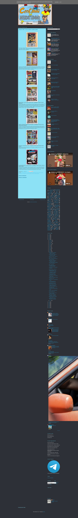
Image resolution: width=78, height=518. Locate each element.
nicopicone (48, 215)
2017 (49, 306)
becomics (50, 193)
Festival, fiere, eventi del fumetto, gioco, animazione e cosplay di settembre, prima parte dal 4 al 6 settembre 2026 (55, 315)
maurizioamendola (56, 213)
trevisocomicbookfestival (50, 228)
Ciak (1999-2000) (53, 90)
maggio (50, 248)
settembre (50, 243)
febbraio (50, 251)
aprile (50, 249)
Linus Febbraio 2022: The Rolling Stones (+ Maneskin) (53, 262)
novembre (50, 241)
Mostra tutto (58, 430)
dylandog (59, 199)
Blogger (44, 511)
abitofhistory (48, 189)
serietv (57, 224)
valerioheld (57, 228)
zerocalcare (48, 230)
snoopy (55, 225)
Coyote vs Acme (54, 425)
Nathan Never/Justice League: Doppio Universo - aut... (53, 297)
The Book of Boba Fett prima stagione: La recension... (52, 285)
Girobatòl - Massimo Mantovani (53, 290)
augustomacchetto (49, 192)
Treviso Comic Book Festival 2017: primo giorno (55, 137)
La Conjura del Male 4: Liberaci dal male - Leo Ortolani (55, 69)
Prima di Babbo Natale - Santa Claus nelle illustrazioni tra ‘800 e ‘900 (55, 129)
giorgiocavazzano (51, 206)
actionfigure (52, 189)
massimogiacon (56, 212)
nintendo (57, 215)
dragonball (54, 199)
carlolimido (54, 195)
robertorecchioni (49, 222)
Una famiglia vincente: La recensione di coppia (52, 265)
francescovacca (39, 172)
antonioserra (51, 191)
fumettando (50, 312)
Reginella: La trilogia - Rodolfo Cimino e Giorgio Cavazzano (55, 107)
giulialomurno (20, 173)
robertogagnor (49, 221)
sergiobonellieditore (50, 224)
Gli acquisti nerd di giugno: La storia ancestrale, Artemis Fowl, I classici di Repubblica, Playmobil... (55, 120)
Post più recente (21, 199)
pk (52, 218)
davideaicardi (34, 172)
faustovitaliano (58, 201)
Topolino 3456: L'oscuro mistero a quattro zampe (53, 276)
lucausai (54, 209)
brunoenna (57, 193)
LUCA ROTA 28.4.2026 (54, 319)
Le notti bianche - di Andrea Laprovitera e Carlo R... (52, 272)
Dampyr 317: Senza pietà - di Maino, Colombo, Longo (55, 82)
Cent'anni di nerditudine (51, 345)
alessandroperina (57, 189)
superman (54, 227)
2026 (49, 234)
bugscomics (55, 194)
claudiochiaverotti (51, 196)
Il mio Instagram (56, 482)
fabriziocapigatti (49, 201)
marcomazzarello (29, 173)
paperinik (53, 217)
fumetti (42, 172)
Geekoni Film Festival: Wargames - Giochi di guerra (55, 99)
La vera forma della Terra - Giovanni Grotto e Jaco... (52, 281)
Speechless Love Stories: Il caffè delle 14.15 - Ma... (53, 278)
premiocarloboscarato (57, 218)
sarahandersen (49, 223)
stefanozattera (56, 226)
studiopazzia (49, 227)
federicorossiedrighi (51, 202)
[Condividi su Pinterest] (32, 171)
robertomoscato (56, 221)
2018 (49, 305)
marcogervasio (24, 173)
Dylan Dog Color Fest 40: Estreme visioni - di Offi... (52, 283)
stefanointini (49, 226)
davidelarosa (56, 198)
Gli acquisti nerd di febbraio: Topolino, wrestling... (52, 253)
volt (52, 229)
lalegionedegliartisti (54, 208)
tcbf (57, 227)
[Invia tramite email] (29, 171)
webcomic (57, 229)
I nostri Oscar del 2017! (54, 132)
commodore (50, 197)
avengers (56, 192)
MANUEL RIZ (50, 318)
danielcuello (58, 197)
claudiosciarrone (58, 196)
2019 (49, 304)
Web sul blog (50, 334)
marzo (50, 250)
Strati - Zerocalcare (51, 264)
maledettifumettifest (49, 210)
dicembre (50, 240)
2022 (49, 239)
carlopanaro (58, 195)
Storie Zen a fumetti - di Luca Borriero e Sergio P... (53, 293)
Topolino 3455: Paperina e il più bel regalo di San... (53, 287)
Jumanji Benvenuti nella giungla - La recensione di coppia (55, 38)
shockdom (48, 225)
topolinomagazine (37, 173)
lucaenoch (50, 209)
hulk (53, 207)
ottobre (50, 242)
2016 (49, 307)
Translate (50, 484)
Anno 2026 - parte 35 (51, 325)
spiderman (58, 225)
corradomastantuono (24, 172)
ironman (57, 207)
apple (57, 191)
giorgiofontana (57, 206)
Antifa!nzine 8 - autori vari (52, 257)
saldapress (54, 222)
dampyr (54, 197)
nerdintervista (50, 214)
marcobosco (56, 210)
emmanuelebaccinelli (56, 200)
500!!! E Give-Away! (53, 60)
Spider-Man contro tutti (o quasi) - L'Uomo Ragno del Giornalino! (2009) (55, 87)
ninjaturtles (53, 215)
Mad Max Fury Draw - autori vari (53, 256)
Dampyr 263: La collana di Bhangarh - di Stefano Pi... (53, 295)
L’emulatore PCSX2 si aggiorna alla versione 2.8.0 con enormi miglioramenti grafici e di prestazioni (53, 342)
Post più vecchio (42, 199)
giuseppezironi (49, 207)
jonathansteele (49, 208)
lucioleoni (57, 209)
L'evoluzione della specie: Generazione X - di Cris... (52, 274)
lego (58, 208)
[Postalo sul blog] (30, 171)
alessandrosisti (51, 190)
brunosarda (48, 194)
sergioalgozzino (56, 223)
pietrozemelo (49, 218)
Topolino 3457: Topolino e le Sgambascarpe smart (52, 261)
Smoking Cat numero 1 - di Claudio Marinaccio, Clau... (53, 270)
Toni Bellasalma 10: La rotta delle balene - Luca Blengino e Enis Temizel (55, 347)
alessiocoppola (56, 190)
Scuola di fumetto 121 (52, 291)
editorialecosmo (50, 200)
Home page (32, 199)
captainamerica (49, 195)
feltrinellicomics (56, 202)
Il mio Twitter (56, 483)
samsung (59, 222)
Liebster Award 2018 (53, 115)
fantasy (54, 201)
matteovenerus (49, 213)
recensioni (33, 173)
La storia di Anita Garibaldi (55, 335)
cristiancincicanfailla (29, 172)
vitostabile (48, 229)
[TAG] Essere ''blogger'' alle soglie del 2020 (54, 78)
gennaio (50, 300)
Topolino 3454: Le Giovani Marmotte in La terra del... (52, 298)
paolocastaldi (49, 217)
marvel (50, 212)
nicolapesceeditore (56, 214)
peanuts (58, 217)
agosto (50, 244)
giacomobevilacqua (49, 205)
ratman (50, 219)
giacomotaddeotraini (57, 205)
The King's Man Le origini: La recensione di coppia (52, 255)
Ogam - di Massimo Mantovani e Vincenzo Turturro (53, 259)
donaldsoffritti (49, 199)
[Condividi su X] (31, 171)
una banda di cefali (51, 351)
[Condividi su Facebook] (31, 171)
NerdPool (49, 355)
